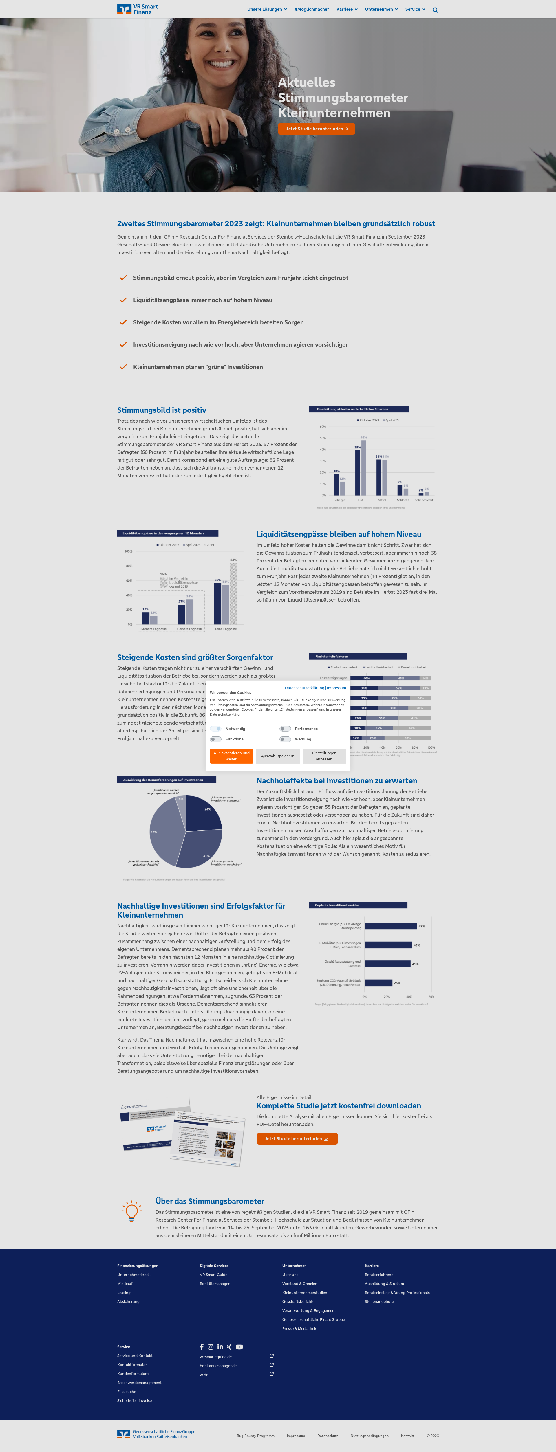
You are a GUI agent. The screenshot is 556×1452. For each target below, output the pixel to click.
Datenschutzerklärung (304, 687)
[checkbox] (216, 729)
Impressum (336, 687)
